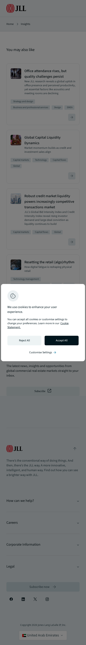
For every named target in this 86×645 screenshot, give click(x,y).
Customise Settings (43, 352)
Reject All (24, 341)
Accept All (62, 341)
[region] (43, 322)
